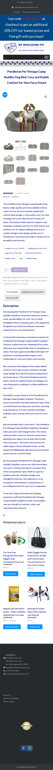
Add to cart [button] (11, 573)
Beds (22, 277)
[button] (45, 97)
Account (16, 12)
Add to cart (19, 269)
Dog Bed (6, 284)
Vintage (25, 284)
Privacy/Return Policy (31, 12)
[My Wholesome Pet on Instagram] (30, 748)
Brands (40, 277)
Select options (36, 574)
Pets (22, 281)
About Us (7, 695)
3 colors (32, 281)
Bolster (27, 277)
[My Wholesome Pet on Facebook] (23, 748)
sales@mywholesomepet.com (26, 7)
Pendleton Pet (16, 284)
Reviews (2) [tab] (12, 297)
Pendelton (16, 281)
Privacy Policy (8, 701)
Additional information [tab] (33, 292)
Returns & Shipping (11, 698)
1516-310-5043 (26, 2)
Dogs (10, 281)
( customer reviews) (21, 193)
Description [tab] (12, 292)
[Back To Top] (46, 764)
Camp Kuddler (41, 281)
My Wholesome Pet (29, 767)
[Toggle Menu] (46, 57)
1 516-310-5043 (12, 671)
